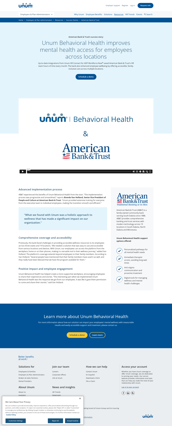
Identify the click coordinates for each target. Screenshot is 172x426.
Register (125, 5)
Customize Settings (15, 421)
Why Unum (79, 14)
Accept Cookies (72, 421)
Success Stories (72, 20)
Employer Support (113, 5)
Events (139, 14)
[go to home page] (26, 5)
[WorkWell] (133, 393)
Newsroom (56, 395)
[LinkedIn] (128, 393)
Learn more (97, 335)
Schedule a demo (86, 76)
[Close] (80, 398)
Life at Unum (57, 378)
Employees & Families (27, 371)
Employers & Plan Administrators (39, 20)
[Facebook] (123, 393)
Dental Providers (25, 381)
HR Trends (130, 14)
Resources (118, 14)
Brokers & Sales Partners (28, 378)
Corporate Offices (59, 375)
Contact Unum (91, 371)
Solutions (108, 14)
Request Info (145, 5)
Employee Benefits (94, 14)
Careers (55, 371)
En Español (90, 375)
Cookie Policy (11, 415)
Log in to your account (130, 387)
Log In (132, 5)
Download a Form (93, 378)
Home (21, 20)
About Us (22, 392)
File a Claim (90, 381)
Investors (22, 395)
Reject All (55, 421)
